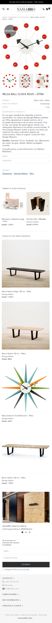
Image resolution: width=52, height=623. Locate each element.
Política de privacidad (21, 569)
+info (47, 107)
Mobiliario (13, 17)
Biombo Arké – (36, 219)
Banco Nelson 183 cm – (13, 478)
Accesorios (24, 17)
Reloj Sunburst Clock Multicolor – (17, 416)
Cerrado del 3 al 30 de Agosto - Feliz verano (26, 2)
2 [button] (26, 532)
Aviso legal (43, 615)
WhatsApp (8, 585)
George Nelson (33, 118)
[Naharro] (26, 9)
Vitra (8, 120)
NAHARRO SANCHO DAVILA (14, 526)
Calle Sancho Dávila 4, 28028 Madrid (17, 529)
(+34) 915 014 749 (11, 582)
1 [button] (22, 532)
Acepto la (17, 569)
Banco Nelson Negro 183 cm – (16, 292)
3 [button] (29, 532)
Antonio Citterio (33, 222)
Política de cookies (12, 615)
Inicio (4, 17)
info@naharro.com (12, 589)
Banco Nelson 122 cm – (13, 354)
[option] (9, 81)
